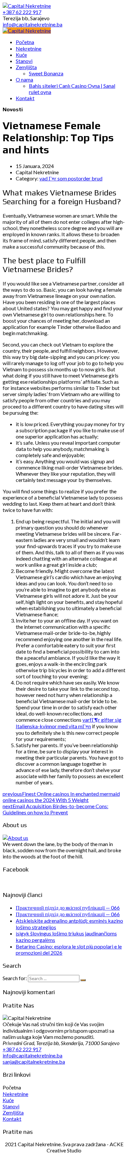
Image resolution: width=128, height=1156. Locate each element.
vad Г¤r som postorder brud (70, 178)
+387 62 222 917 (22, 1049)
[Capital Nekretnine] (27, 30)
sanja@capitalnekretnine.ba (34, 1061)
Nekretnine (15, 1094)
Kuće (8, 1100)
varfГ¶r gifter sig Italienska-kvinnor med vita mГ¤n (68, 723)
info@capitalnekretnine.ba (32, 1055)
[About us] (15, 838)
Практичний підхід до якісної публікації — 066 (68, 907)
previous (61, 797)
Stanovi (11, 1106)
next (55, 809)
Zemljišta (13, 1112)
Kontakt (12, 1119)
